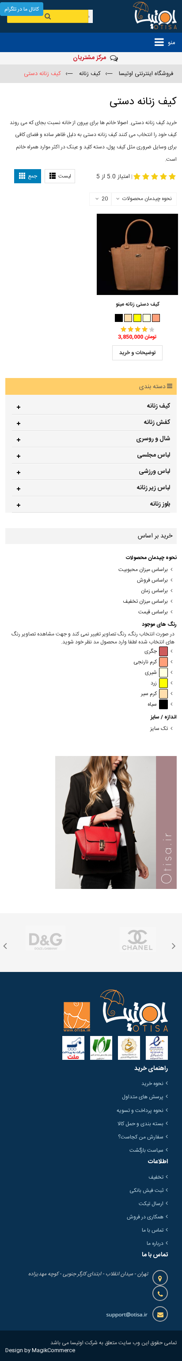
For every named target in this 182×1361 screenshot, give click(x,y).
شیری (151, 673)
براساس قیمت (153, 612)
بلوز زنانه (160, 504)
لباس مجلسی (153, 455)
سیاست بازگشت (146, 1150)
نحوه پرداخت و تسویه (140, 1110)
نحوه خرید (152, 1083)
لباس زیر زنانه (153, 488)
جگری (150, 651)
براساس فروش (152, 580)
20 (105, 199)
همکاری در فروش (145, 1217)
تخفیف (155, 1177)
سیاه (152, 704)
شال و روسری (153, 439)
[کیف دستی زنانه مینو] (137, 254)
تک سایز (159, 729)
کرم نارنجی (145, 662)
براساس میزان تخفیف (145, 601)
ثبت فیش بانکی (146, 1190)
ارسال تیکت (151, 1203)
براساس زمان (154, 591)
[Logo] (116, 1010)
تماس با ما (152, 1230)
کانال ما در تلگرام (21, 9)
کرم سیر (149, 694)
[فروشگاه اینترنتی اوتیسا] (149, 16)
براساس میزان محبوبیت (143, 570)
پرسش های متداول (142, 1097)
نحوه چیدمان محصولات (147, 198)
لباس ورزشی (154, 471)
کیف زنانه (158, 406)
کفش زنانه (157, 422)
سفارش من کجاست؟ (140, 1137)
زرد (154, 683)
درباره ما (155, 1243)
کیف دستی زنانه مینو (137, 304)
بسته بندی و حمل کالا (140, 1123)
